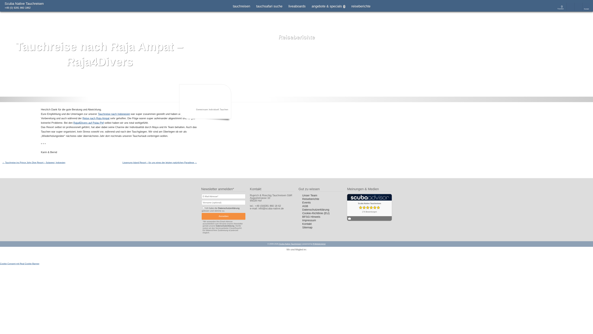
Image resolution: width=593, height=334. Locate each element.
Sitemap (307, 227)
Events (306, 202)
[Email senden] (578, 7)
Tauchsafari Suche (269, 6)
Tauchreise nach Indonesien (114, 114)
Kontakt (307, 223)
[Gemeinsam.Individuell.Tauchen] (205, 116)
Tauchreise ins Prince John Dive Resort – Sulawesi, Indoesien (33, 162)
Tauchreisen (241, 6)
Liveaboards (297, 6)
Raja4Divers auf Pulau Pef (88, 122)
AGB (305, 206)
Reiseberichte (360, 6)
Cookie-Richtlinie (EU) (316, 213)
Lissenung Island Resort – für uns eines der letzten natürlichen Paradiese (159, 162)
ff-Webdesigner (319, 244)
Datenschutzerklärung (315, 209)
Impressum (309, 220)
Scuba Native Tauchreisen (24, 4)
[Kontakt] (586, 7)
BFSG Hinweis (311, 216)
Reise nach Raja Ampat (95, 118)
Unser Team (309, 195)
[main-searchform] (570, 7)
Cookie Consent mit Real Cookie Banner (19, 263)
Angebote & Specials (328, 6)
